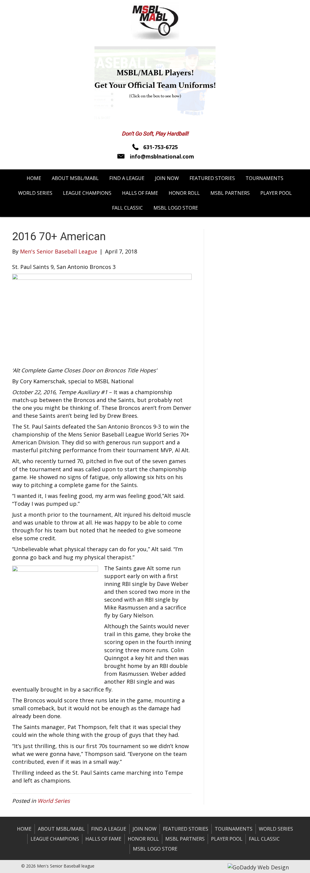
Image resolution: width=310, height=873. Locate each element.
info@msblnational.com (162, 156)
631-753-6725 (160, 147)
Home (24, 829)
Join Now (145, 829)
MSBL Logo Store (155, 848)
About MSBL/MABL (61, 829)
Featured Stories (185, 829)
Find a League (108, 829)
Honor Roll (143, 838)
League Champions (55, 838)
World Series (54, 800)
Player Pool (226, 838)
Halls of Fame (103, 838)
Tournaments (233, 829)
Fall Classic (264, 838)
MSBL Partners (185, 838)
